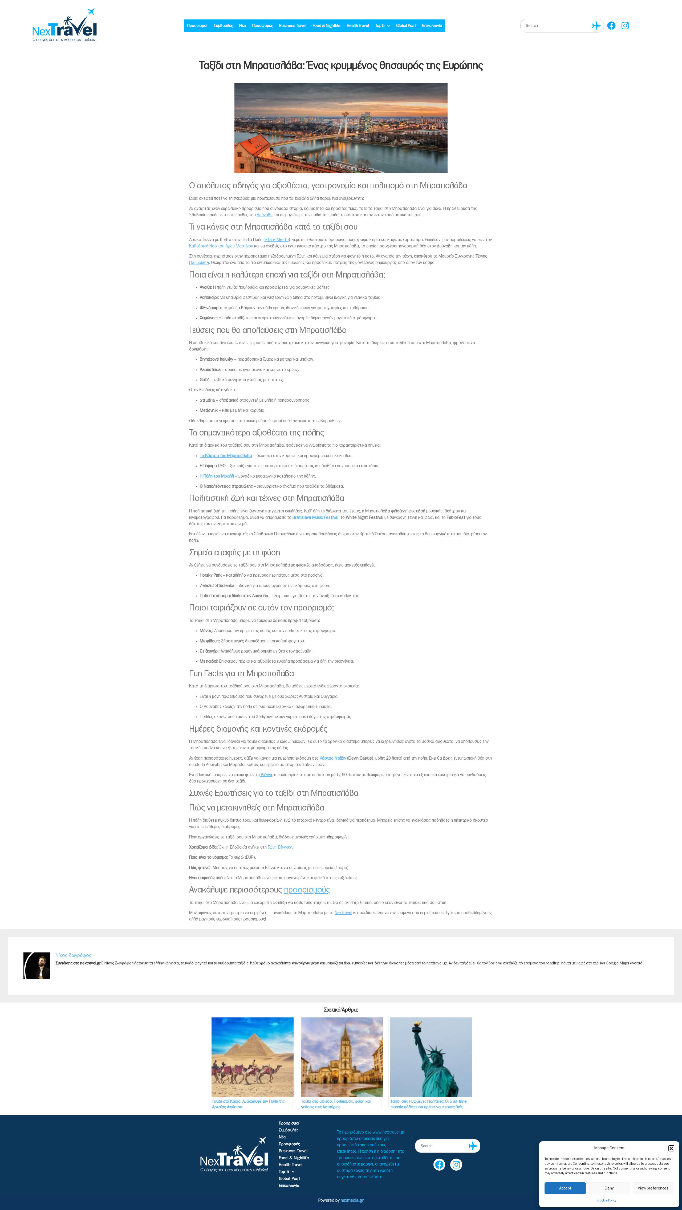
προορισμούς (307, 890)
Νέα (242, 26)
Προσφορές (262, 26)
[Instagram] (625, 26)
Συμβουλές (223, 26)
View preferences (653, 1188)
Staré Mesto (277, 240)
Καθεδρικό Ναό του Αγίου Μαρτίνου (221, 246)
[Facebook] (612, 26)
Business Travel (292, 26)
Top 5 (380, 26)
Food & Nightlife (326, 26)
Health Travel (358, 26)
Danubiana (199, 262)
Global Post (406, 26)
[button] (671, 1148)
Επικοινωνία (432, 26)
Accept (565, 1188)
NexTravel (343, 913)
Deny (609, 1188)
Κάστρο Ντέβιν (333, 758)
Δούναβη (265, 215)
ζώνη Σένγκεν (279, 847)
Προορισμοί (197, 26)
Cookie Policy (606, 1200)
